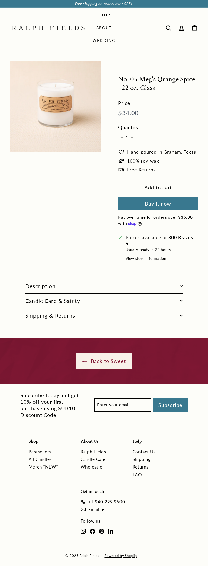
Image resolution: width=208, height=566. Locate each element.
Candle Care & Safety (52, 301)
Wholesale (91, 467)
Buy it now (158, 204)
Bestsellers (40, 451)
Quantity (128, 127)
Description (40, 286)
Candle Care (93, 459)
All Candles (40, 459)
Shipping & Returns (50, 315)
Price (124, 103)
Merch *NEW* (43, 467)
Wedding (104, 40)
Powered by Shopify (120, 556)
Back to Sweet (107, 361)
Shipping (142, 459)
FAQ (137, 474)
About (104, 28)
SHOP (104, 15)
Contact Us (144, 451)
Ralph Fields (93, 451)
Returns (140, 467)
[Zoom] (55, 106)
